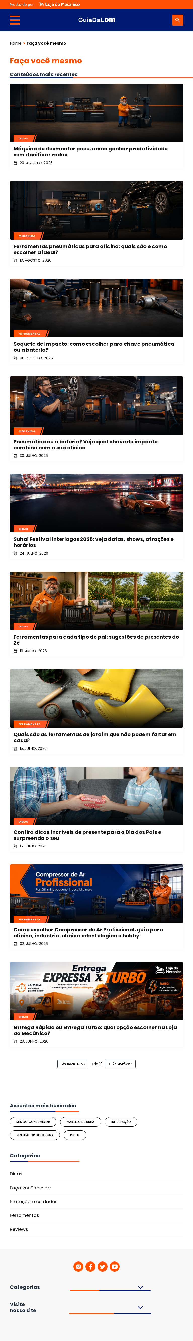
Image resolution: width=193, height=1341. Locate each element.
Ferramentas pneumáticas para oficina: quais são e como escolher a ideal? (90, 249)
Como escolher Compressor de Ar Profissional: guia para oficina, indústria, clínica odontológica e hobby (88, 932)
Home (16, 43)
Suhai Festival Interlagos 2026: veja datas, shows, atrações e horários (94, 542)
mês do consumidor (33, 1122)
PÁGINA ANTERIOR (73, 1064)
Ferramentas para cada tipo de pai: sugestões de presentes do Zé (96, 639)
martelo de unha (80, 1122)
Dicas (16, 1174)
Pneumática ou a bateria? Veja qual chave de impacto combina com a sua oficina (86, 444)
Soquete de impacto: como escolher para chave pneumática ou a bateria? (94, 346)
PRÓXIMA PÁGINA (120, 1064)
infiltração (121, 1122)
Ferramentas (24, 1215)
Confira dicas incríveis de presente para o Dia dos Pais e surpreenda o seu (87, 835)
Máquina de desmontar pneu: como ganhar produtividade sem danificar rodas (91, 151)
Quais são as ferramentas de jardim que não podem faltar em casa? (95, 737)
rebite (75, 1135)
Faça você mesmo (31, 1188)
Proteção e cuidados (34, 1201)
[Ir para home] (96, 20)
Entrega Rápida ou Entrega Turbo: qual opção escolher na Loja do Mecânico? (95, 1030)
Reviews (19, 1229)
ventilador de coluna (34, 1135)
